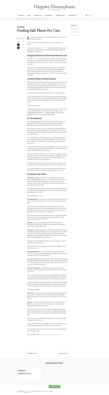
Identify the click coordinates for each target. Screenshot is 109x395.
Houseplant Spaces (60, 15)
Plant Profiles (48, 15)
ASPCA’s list (45, 48)
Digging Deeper (72, 15)
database (35, 59)
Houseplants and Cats (24, 373)
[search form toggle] (91, 15)
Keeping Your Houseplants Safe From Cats (49, 334)
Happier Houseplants (54, 6)
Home (28, 15)
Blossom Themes (20, 392)
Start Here (20, 15)
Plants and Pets (21, 26)
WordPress (31, 392)
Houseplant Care (38, 15)
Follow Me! (55, 387)
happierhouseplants (21, 38)
